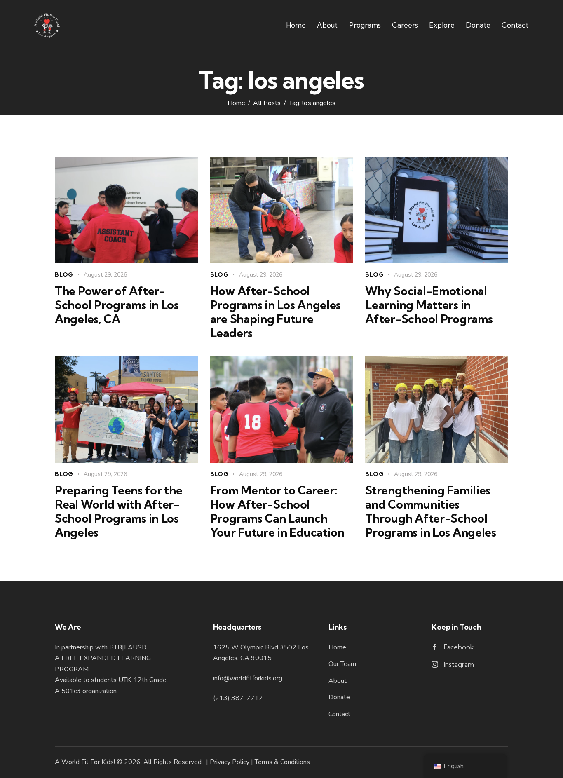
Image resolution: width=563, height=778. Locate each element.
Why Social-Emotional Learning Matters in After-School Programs (429, 305)
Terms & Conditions (282, 761)
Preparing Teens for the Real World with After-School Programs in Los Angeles (119, 511)
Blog (64, 274)
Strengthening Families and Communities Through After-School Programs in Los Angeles (430, 511)
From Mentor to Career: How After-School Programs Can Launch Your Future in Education (277, 511)
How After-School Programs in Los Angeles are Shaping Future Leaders (275, 312)
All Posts (267, 103)
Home (236, 103)
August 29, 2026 (105, 275)
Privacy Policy (229, 761)
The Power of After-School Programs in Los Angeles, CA (117, 305)
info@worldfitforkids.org (247, 678)
